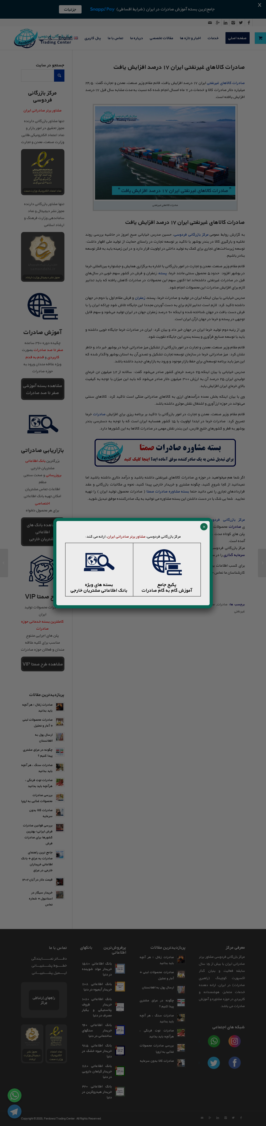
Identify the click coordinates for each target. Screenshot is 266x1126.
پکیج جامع (167, 584)
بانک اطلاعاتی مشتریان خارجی (99, 590)
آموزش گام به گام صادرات (167, 590)
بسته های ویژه (99, 584)
